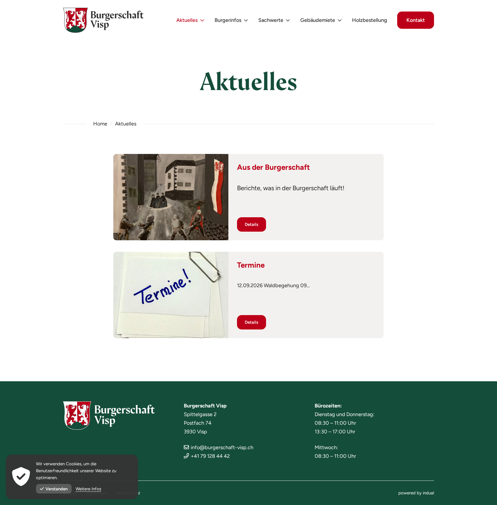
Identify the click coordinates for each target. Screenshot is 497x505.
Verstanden (56, 488)
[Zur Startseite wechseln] (103, 20)
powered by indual (416, 493)
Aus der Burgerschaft (273, 167)
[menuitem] (190, 20)
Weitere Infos (88, 488)
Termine (251, 265)
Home (100, 124)
